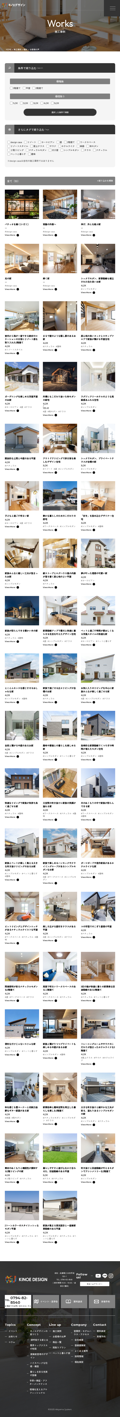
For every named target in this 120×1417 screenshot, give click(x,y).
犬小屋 (55, 150)
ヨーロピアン (47, 142)
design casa (16, 142)
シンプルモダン (71, 150)
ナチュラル (101, 150)
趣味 (33, 154)
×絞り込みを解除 (105, 181)
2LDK (25, 103)
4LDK (46, 103)
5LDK (56, 103)
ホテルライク (68, 146)
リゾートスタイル (19, 146)
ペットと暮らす (18, 154)
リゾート (31, 142)
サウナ (53, 146)
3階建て (17, 88)
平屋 (28, 88)
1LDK (15, 103)
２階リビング (17, 150)
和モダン (94, 146)
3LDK (35, 103)
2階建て (39, 88)
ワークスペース (87, 142)
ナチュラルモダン (38, 150)
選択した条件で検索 (60, 112)
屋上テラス (38, 146)
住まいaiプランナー (94, 1284)
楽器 (82, 146)
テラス (87, 150)
